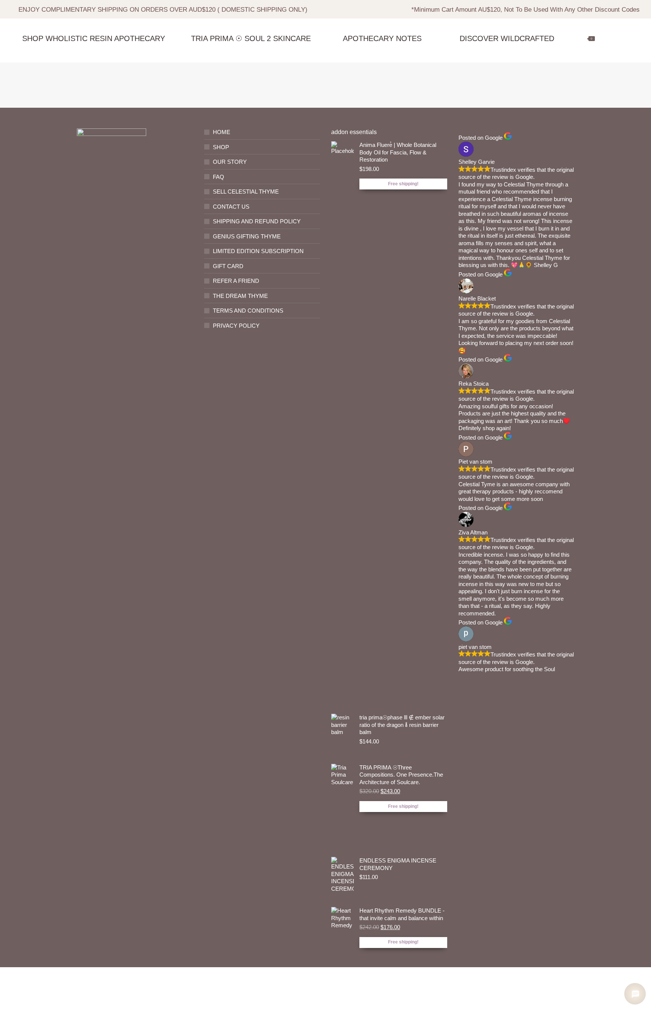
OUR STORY (230, 162)
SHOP (221, 147)
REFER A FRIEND (236, 281)
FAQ (218, 177)
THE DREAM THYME (240, 296)
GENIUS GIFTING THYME (247, 236)
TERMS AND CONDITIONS (248, 310)
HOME (221, 132)
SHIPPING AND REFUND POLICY (257, 221)
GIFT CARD (228, 266)
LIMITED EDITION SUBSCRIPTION (258, 251)
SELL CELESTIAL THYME (246, 191)
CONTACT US (231, 206)
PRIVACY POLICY (236, 325)
